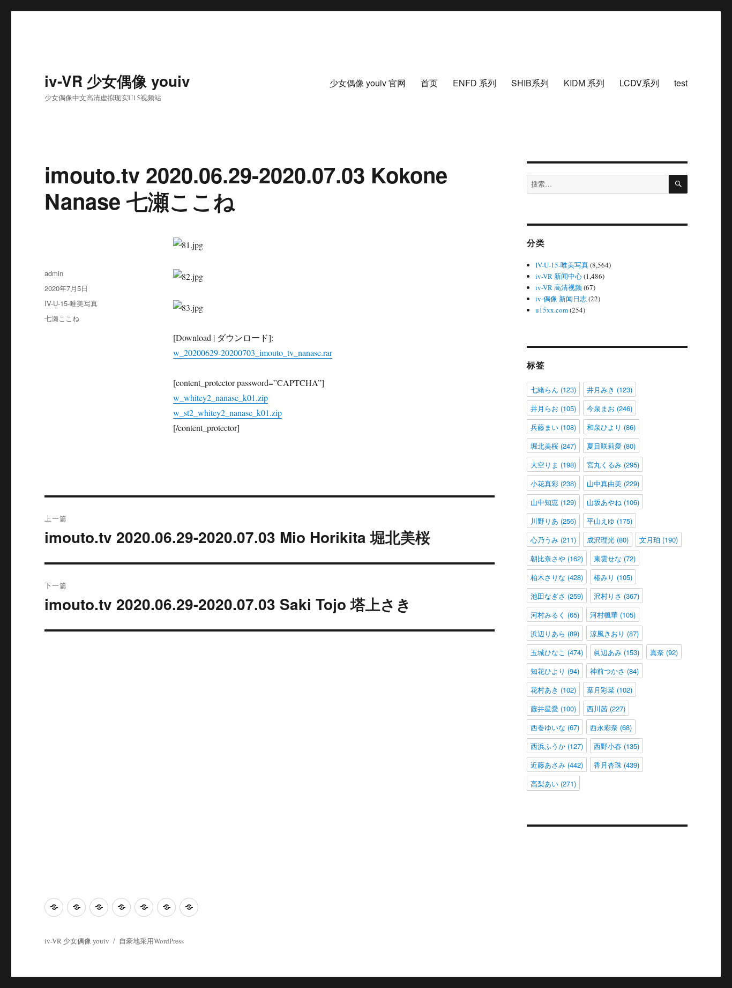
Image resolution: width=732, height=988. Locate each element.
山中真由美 (613, 483)
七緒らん (553, 389)
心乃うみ (553, 539)
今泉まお (609, 408)
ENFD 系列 (474, 83)
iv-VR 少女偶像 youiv (117, 81)
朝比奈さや (557, 558)
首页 (429, 83)
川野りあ (553, 521)
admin (53, 273)
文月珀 (658, 539)
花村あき (553, 690)
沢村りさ (616, 596)
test (681, 83)
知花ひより (555, 671)
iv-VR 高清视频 (558, 287)
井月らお (553, 408)
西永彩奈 (611, 727)
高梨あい (553, 783)
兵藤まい (553, 427)
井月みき (609, 389)
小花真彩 (553, 483)
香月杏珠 (616, 765)
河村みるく (555, 615)
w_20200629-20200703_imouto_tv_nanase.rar (252, 352)
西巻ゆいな (555, 727)
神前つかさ (614, 671)
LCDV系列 (639, 83)
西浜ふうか (557, 746)
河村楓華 (613, 615)
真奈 (664, 652)
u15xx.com (551, 310)
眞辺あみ (616, 652)
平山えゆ (609, 521)
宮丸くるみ (613, 464)
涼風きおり (614, 633)
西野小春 (616, 746)
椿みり (613, 577)
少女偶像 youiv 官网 (368, 83)
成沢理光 (608, 539)
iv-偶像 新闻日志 (561, 298)
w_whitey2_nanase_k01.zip (220, 397)
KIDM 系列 (584, 83)
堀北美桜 (553, 446)
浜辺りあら (555, 633)
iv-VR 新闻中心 (558, 276)
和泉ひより (611, 427)
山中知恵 (553, 502)
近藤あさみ (557, 765)
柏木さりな (557, 577)
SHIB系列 (530, 83)
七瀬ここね (61, 318)
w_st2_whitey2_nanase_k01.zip (227, 412)
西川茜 (606, 708)
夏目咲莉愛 (611, 446)
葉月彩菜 (609, 690)
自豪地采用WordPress (151, 941)
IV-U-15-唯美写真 (71, 303)
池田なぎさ (557, 596)
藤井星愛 (553, 708)
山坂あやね (613, 502)
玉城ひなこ (557, 652)
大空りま (553, 464)
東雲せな (615, 558)
